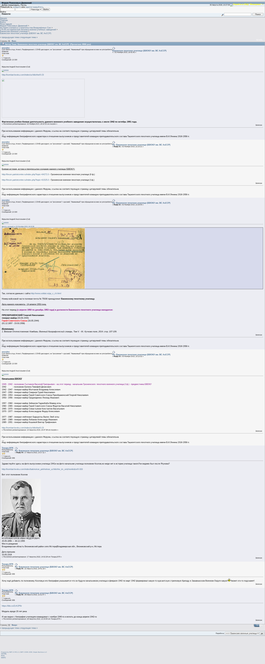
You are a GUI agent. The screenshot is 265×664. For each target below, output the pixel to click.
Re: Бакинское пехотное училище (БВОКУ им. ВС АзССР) (141, 145)
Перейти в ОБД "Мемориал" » (248, 4)
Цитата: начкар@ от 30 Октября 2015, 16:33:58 (18, 226)
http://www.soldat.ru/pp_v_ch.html (46, 293)
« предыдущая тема (9, 37)
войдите (17, 7)
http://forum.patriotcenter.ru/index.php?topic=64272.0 (25, 174)
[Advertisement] (132, 644)
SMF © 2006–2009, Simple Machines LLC (33, 652)
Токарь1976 (7, 448)
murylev (6, 48)
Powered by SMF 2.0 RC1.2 (10, 652)
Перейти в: (220, 633)
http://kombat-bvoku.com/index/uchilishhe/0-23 (23, 75)
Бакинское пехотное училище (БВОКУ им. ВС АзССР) (139, 50)
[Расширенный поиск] (222, 14)
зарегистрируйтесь (34, 7)
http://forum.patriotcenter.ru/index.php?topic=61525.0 (25, 180)
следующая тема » (29, 37)
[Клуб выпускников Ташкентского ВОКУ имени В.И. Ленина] (5, 70)
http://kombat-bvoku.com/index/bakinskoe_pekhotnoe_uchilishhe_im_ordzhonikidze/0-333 (42, 469)
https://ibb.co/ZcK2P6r (12, 606)
